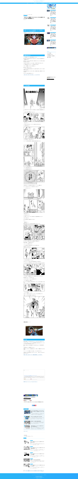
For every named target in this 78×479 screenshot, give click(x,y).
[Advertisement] (34, 9)
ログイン (29, 436)
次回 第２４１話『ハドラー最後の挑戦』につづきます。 (33, 354)
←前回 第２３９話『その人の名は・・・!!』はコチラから (32, 74)
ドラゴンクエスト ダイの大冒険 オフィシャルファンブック (30, 375)
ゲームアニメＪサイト (39, 1)
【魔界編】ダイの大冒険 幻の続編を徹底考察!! (36, 421)
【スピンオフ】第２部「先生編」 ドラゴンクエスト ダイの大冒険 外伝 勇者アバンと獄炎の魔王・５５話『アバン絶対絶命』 (37, 411)
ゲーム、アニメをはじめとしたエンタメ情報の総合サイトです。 (39, 477)
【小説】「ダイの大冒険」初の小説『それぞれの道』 (36, 416)
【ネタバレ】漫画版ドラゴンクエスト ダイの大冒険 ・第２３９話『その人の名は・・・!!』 (34, 470)
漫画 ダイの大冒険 (25, 431)
